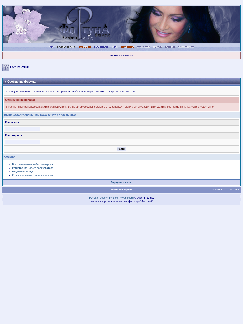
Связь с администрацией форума (32, 175)
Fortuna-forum (20, 67)
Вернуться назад (121, 182)
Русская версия (98, 197)
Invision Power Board (121, 197)
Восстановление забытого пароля (32, 164)
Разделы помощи (22, 171)
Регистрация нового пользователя (32, 168)
